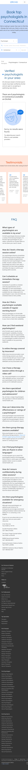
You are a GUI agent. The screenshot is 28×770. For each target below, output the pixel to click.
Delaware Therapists (6, 649)
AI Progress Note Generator (8, 603)
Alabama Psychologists (7, 674)
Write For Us (4, 599)
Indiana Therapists (6, 658)
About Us (3, 573)
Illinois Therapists (5, 655)
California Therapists (6, 639)
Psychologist (4, 621)
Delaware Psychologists (7, 692)
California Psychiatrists (7, 725)
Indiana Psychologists (6, 700)
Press (2, 575)
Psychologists (13, 62)
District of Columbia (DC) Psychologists (7, 689)
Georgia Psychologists (6, 696)
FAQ (2, 611)
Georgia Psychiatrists (6, 739)
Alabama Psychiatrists (6, 716)
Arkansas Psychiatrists (7, 723)
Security (3, 609)
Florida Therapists (6, 651)
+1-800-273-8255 (5, 764)
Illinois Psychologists (6, 698)
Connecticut (23, 62)
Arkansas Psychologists (7, 680)
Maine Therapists (5, 664)
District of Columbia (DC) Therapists (7, 646)
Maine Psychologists (6, 707)
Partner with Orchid (6, 607)
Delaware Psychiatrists (7, 735)
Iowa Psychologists (6, 702)
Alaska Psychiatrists (6, 718)
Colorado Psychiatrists (7, 727)
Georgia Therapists (6, 653)
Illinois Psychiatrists (6, 741)
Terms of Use (22, 759)
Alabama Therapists (6, 631)
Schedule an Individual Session (7, 568)
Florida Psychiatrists (6, 737)
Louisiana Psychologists (7, 704)
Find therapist (4, 62)
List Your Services (5, 594)
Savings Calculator (6, 601)
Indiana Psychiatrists (6, 743)
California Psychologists (7, 682)
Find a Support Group (6, 571)
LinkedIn (3, 582)
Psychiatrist (4, 623)
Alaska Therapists (5, 633)
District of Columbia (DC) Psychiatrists (7, 732)
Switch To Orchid (5, 597)
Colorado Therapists (6, 641)
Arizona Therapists (6, 635)
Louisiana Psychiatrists (7, 747)
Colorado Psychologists (7, 684)
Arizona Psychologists (6, 678)
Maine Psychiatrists (6, 749)
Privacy (16, 759)
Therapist (3, 619)
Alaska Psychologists (6, 676)
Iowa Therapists (5, 660)
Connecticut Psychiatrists (7, 729)
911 (26, 760)
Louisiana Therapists (6, 662)
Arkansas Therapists (6, 637)
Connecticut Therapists (7, 643)
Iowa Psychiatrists (5, 745)
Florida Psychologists (6, 694)
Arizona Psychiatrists (6, 721)
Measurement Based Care (7, 605)
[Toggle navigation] (25, 2)
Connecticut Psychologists (7, 686)
